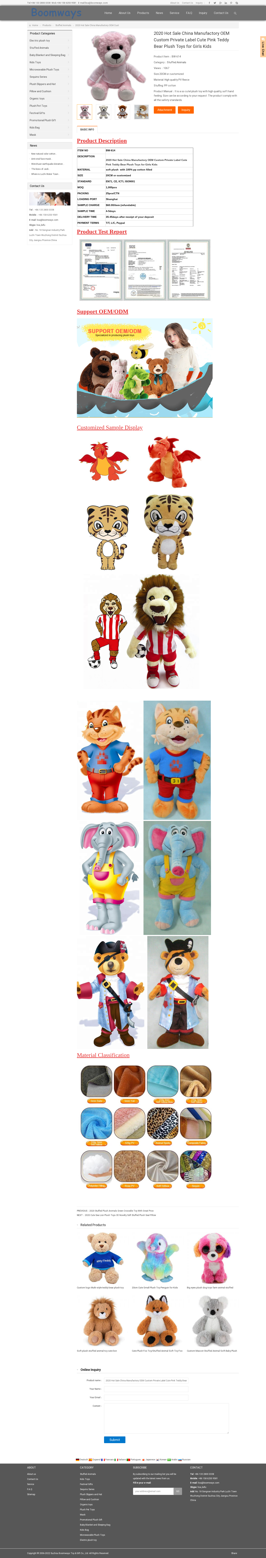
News (159, 13)
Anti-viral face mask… (41, 159)
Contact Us (187, 3)
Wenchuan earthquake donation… (47, 164)
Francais (109, 1459)
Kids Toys (35, 62)
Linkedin (225, 3)
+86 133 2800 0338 (40, 3)
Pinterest (231, 3)
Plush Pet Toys (38, 105)
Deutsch (83, 1459)
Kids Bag (35, 127)
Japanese (150, 1459)
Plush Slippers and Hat (43, 84)
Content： (98, 1406)
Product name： (95, 1380)
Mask (33, 134)
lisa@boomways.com (96, 3)
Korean (163, 1459)
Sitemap (31, 1494)
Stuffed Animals (63, 25)
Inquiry (199, 3)
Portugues (135, 1459)
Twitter (215, 3)
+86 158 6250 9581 (66, 3)
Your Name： (96, 1389)
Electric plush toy (40, 40)
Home (108, 13)
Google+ (220, 3)
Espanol (96, 1459)
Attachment (164, 109)
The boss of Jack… (40, 169)
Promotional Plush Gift (43, 120)
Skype (236, 3)
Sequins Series (38, 76)
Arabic (174, 1459)
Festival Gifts (37, 113)
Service (174, 13)
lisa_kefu (41, 225)
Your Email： (96, 1397)
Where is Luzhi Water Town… (45, 174)
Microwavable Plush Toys (44, 69)
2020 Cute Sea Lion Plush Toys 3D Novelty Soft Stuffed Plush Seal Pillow (120, 1215)
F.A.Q (189, 13)
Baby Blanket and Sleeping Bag (47, 55)
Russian (186, 1459)
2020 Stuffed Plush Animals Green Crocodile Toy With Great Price (121, 1211)
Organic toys (37, 98)
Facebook (209, 3)
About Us (174, 3)
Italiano (122, 1459)
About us (124, 13)
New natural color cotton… (44, 154)
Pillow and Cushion (40, 91)
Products (143, 13)
